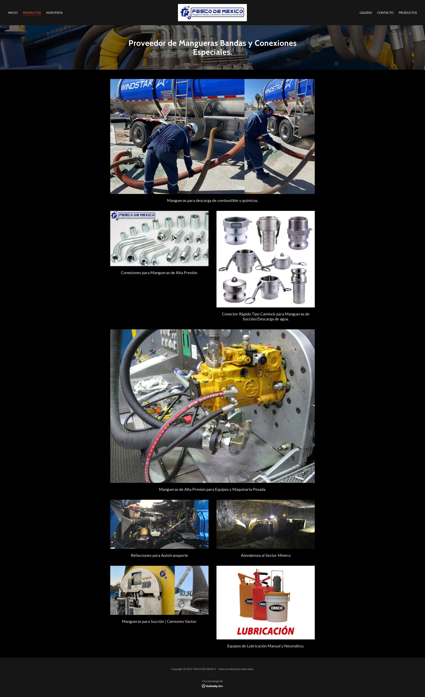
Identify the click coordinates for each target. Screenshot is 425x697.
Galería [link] (366, 12)
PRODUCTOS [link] (408, 12)
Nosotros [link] (54, 12)
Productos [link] (32, 12)
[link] (212, 12)
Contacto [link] (385, 12)
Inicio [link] (13, 12)
